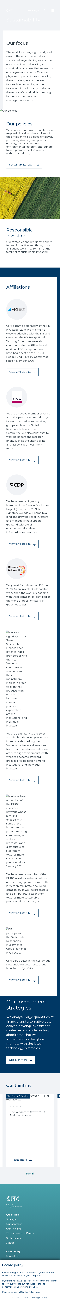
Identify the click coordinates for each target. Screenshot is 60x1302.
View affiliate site (20, 372)
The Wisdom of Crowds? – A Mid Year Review (27, 1114)
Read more (20, 1159)
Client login (33, 10)
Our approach (14, 1224)
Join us (10, 1243)
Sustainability (13, 1238)
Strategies (11, 1219)
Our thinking (13, 1228)
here (37, 1292)
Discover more (18, 1059)
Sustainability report (21, 164)
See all (30, 1173)
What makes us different (20, 1233)
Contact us (12, 1256)
